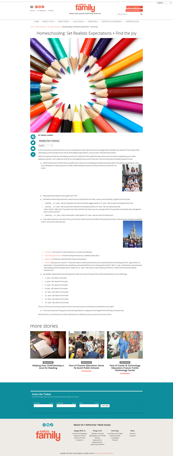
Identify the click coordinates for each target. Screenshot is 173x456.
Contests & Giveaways (111, 21)
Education (57, 27)
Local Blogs (115, 438)
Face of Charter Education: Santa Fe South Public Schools (86, 366)
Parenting (50, 27)
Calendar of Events (97, 434)
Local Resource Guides (115, 434)
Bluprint (48, 259)
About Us (32, 10)
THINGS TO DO (48, 21)
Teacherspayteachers (53, 256)
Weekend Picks (97, 442)
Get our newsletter (133, 10)
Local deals (78, 21)
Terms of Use (100, 453)
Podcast (115, 440)
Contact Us (79, 440)
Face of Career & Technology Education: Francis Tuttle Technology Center (125, 368)
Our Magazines (42, 10)
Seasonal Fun (97, 440)
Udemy (47, 263)
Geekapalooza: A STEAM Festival (97, 437)
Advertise (51, 10)
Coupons (132, 436)
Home (36, 21)
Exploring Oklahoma (97, 444)
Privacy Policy (109, 453)
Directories (63, 21)
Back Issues (104, 424)
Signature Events (79, 436)
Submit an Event (79, 438)
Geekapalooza (132, 21)
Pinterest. (49, 252)
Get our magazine (133, 7)
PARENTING (93, 21)
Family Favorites (115, 436)
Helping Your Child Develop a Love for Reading (48, 366)
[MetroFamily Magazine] (85, 8)
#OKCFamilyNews (41, 27)
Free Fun (133, 434)
